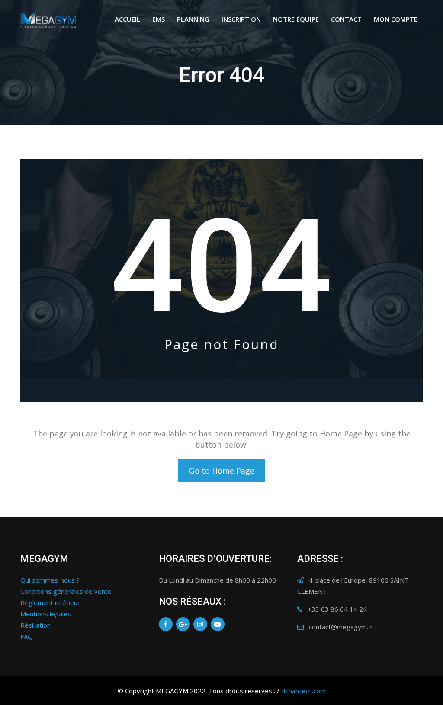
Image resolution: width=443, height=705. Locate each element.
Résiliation (35, 625)
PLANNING (193, 19)
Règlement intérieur (50, 602)
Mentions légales (45, 613)
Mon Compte (395, 19)
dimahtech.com (303, 690)
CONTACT (346, 19)
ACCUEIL (127, 19)
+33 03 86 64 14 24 (337, 609)
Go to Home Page (221, 470)
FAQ (26, 636)
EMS (158, 19)
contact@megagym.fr (341, 626)
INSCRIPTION (241, 19)
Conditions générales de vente (66, 591)
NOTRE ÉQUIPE (296, 19)
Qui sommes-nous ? (50, 580)
